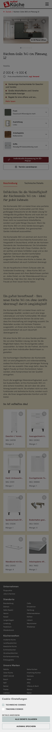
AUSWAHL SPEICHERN (26, 726)
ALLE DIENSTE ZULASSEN (26, 719)
